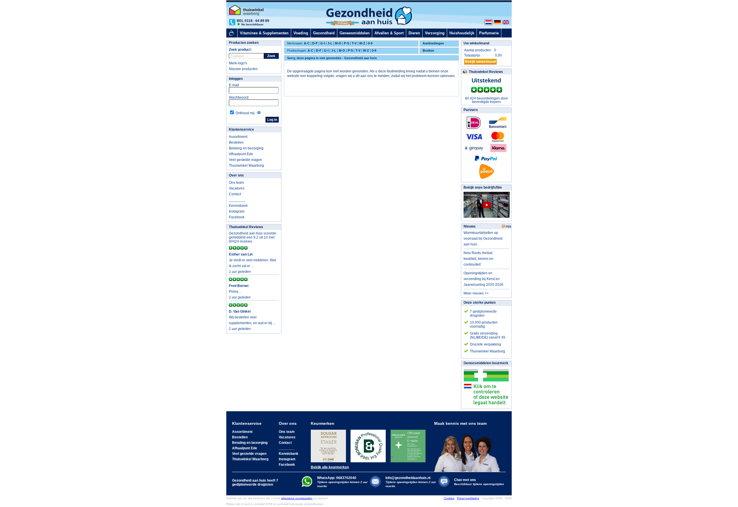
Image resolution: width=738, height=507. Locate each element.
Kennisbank (238, 206)
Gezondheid (324, 33)
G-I (322, 43)
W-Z (362, 43)
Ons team (236, 183)
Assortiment (238, 137)
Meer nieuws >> (476, 293)
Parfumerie (489, 33)
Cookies (449, 498)
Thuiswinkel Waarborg (246, 166)
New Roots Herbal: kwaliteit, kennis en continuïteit (478, 258)
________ (237, 200)
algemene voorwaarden (296, 498)
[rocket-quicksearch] (246, 56)
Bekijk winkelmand (480, 62)
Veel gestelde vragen (245, 160)
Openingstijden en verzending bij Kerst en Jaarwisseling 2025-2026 (483, 279)
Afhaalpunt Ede (241, 154)
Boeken (428, 50)
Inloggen (236, 79)
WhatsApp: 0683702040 (336, 478)
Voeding (300, 33)
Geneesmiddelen (355, 33)
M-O (338, 43)
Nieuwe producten (243, 69)
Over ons (236, 175)
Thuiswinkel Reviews (246, 227)
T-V (354, 43)
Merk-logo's (238, 63)
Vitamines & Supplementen (264, 33)
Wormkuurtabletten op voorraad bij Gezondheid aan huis (483, 238)
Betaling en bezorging (246, 148)
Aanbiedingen (433, 43)
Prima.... (235, 292)
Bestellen (236, 142)
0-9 (370, 43)
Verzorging (435, 33)
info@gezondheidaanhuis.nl (410, 482)
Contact (235, 194)
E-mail (234, 85)
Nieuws (470, 226)
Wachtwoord (238, 97)
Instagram (236, 211)
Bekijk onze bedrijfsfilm (483, 187)
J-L (329, 43)
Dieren (414, 33)
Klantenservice (241, 129)
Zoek (271, 56)
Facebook (236, 217)
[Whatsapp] (307, 486)
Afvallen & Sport (389, 33)
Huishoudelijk (461, 33)
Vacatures (236, 188)
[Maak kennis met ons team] (468, 449)
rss (508, 226)
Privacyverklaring (468, 498)
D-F (315, 43)
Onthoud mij (245, 113)
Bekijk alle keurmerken (330, 467)
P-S (346, 43)
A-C (307, 43)
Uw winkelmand (476, 43)
